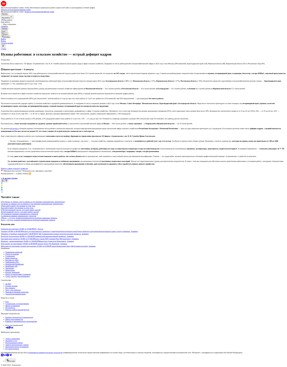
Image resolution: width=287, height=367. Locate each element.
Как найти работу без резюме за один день (17, 208)
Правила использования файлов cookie (39, 12)
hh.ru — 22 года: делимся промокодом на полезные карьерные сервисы (28, 220)
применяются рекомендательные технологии (45, 353)
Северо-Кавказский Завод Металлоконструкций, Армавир (73, 246)
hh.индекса (14, 128)
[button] (3, 39)
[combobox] (10, 360)
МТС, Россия (38, 229)
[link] (5, 34)
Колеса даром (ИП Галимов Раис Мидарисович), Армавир (56, 239)
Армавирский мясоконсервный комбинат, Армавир (54, 236)
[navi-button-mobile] (3, 46)
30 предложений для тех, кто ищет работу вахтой (20, 212)
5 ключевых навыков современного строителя (18, 216)
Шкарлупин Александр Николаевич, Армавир (56, 241)
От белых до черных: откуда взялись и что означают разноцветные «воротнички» (32, 204)
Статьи (3, 49)
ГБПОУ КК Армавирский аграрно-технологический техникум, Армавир (61, 234)
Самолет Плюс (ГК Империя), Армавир (52, 244)
